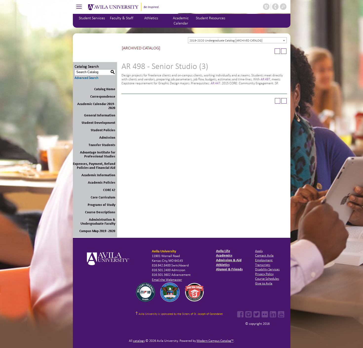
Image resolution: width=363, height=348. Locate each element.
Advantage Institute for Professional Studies (97, 154)
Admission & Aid (229, 260)
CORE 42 (109, 190)
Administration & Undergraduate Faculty (98, 221)
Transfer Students (102, 145)
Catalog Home (104, 89)
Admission (107, 137)
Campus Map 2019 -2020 (97, 231)
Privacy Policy (264, 274)
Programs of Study (101, 205)
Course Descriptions (100, 212)
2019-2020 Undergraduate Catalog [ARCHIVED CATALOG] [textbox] (225, 40)
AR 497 (265, 79)
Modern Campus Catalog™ (215, 341)
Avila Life (223, 251)
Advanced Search (86, 78)
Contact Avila (264, 255)
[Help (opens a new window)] (283, 51)
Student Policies (103, 130)
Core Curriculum (103, 197)
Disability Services (267, 269)
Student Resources (210, 18)
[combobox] (237, 40)
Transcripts (262, 265)
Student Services (92, 18)
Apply (259, 251)
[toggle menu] (79, 6)
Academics (224, 255)
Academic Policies (101, 182)
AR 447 (215, 83)
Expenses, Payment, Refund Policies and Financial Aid (94, 166)
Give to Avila (263, 283)
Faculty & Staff (121, 18)
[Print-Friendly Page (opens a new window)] (277, 51)
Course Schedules (267, 279)
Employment (264, 260)
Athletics (151, 18)
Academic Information (98, 175)
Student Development (98, 123)
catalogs (139, 341)
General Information (99, 115)
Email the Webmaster (167, 280)
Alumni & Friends (229, 269)
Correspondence (102, 96)
